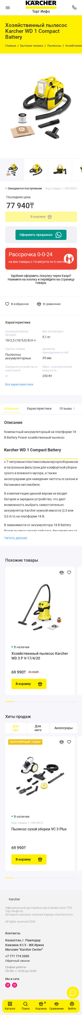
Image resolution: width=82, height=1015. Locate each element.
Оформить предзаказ (36, 235)
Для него (38, 728)
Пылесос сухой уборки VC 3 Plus (39, 829)
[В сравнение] (61, 572)
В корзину (23, 859)
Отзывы (67, 409)
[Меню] (7, 7)
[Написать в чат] (73, 992)
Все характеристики (19, 384)
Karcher (14, 899)
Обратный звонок (17, 960)
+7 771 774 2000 (17, 956)
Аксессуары (63, 728)
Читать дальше (15, 538)
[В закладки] (69, 572)
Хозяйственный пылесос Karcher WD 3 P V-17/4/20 (39, 656)
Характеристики (39, 409)
